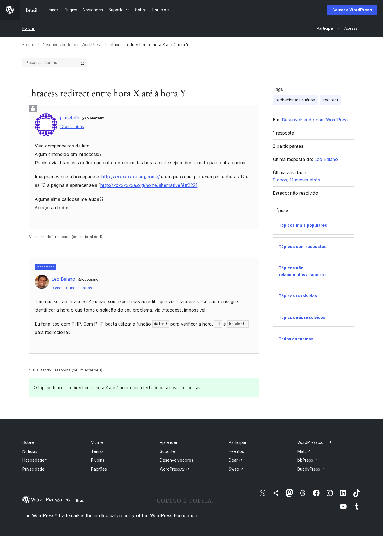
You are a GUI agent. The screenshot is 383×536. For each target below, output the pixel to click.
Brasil (81, 500)
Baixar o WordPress (352, 9)
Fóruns (28, 28)
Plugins (97, 460)
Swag (236, 469)
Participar (237, 442)
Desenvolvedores (176, 460)
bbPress (307, 460)
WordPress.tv (175, 469)
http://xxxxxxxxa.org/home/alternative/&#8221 (148, 185)
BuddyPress (311, 469)
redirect (330, 99)
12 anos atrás (72, 126)
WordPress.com (314, 442)
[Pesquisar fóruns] (82, 62)
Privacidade (33, 469)
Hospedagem (35, 460)
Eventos (236, 451)
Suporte (167, 451)
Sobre (28, 442)
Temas (97, 451)
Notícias (29, 451)
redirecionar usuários (295, 99)
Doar (236, 460)
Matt (304, 451)
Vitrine (97, 442)
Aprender (168, 442)
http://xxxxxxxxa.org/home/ (130, 177)
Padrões (99, 469)
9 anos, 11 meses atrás (72, 288)
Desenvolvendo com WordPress (72, 44)
